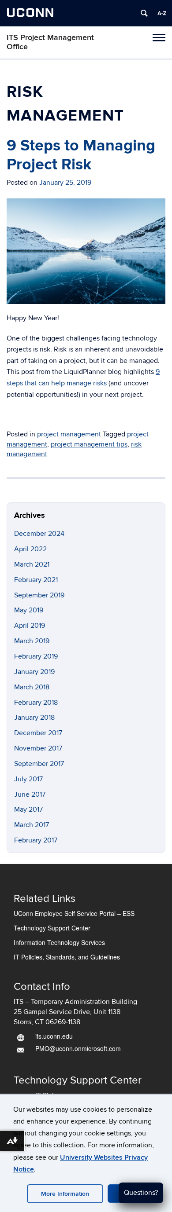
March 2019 (31, 641)
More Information (65, 1193)
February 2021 (36, 579)
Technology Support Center (52, 927)
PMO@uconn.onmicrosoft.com (78, 1048)
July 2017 (28, 779)
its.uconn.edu (54, 1036)
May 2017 (28, 809)
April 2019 (29, 625)
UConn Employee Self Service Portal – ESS (74, 913)
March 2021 (31, 564)
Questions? (141, 1192)
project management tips (89, 444)
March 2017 (31, 824)
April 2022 (30, 549)
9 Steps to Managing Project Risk (81, 155)
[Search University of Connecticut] (144, 13)
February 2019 (36, 656)
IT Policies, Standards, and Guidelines (67, 956)
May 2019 (28, 610)
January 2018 (34, 717)
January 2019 (34, 671)
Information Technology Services (59, 942)
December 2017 (38, 733)
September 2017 (39, 763)
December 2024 (39, 533)
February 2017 (35, 840)
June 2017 (29, 794)
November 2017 (38, 748)
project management (69, 434)
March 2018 (31, 687)
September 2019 (39, 595)
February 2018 (36, 702)
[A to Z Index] (162, 13)
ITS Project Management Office (50, 42)
